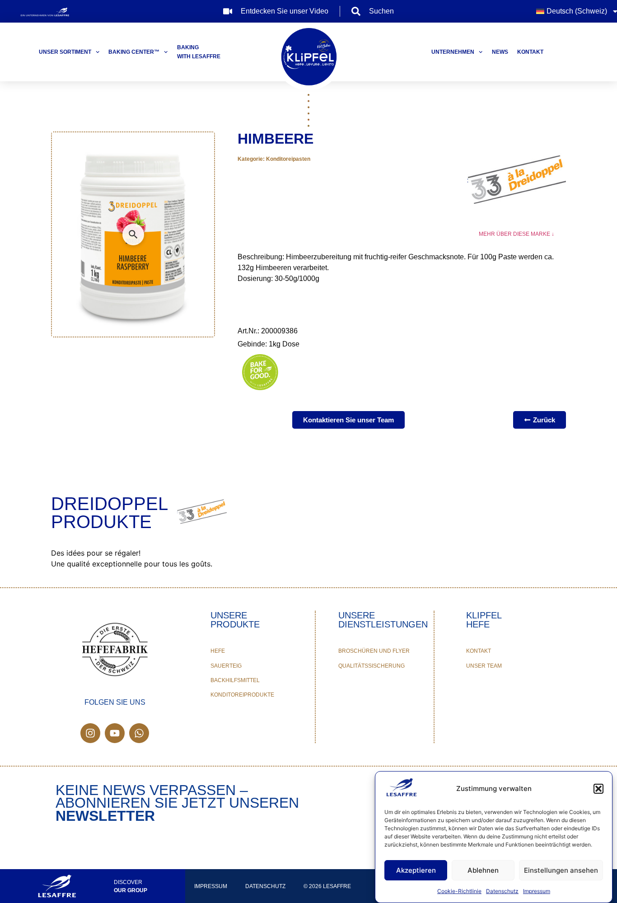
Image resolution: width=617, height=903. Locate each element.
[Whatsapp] (139, 733)
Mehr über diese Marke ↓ (516, 234)
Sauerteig (226, 666)
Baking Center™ (133, 52)
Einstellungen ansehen (561, 870)
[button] (598, 788)
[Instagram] (90, 733)
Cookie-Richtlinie (459, 891)
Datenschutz (502, 891)
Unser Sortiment (65, 52)
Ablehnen (483, 870)
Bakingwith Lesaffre (198, 52)
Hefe (217, 651)
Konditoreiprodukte (242, 695)
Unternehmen (452, 52)
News (500, 52)
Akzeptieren (416, 870)
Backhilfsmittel (235, 680)
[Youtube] (115, 733)
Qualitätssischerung (371, 666)
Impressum (536, 891)
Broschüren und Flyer (374, 651)
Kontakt (530, 52)
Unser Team (484, 666)
